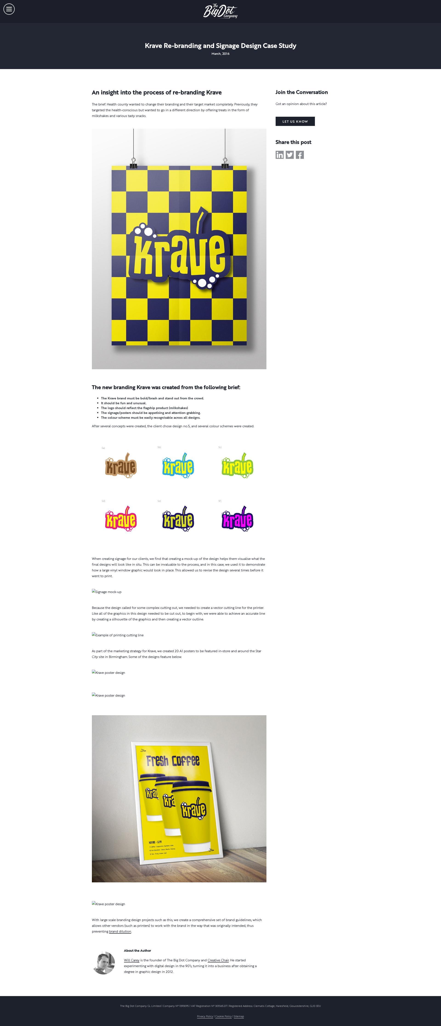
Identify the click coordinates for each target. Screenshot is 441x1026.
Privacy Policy (205, 1016)
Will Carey (131, 960)
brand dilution (120, 931)
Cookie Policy (223, 1016)
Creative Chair (218, 960)
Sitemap (239, 1016)
